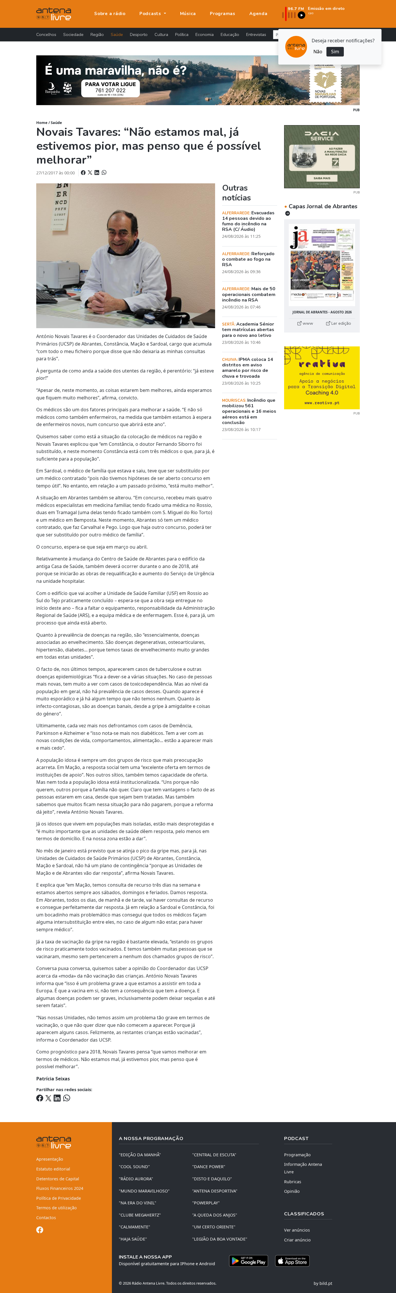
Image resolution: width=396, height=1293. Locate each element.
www (307, 323)
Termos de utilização (56, 1207)
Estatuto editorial (53, 1169)
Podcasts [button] (151, 14)
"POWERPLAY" (206, 1203)
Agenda (258, 14)
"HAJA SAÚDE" (133, 1239)
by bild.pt (323, 1283)
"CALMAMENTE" (134, 1227)
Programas (222, 14)
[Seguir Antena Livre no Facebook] (39, 1231)
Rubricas (292, 1181)
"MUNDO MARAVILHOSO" (144, 1191)
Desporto (139, 34)
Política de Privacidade (58, 1198)
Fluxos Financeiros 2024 (59, 1188)
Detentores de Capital (57, 1178)
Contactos (46, 1217)
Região (97, 34)
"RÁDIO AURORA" (136, 1178)
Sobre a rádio (110, 14)
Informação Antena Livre (303, 1168)
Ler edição (340, 323)
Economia (204, 34)
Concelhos (46, 34)
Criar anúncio (297, 1240)
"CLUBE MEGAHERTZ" (140, 1215)
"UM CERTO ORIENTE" (213, 1227)
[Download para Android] (248, 1261)
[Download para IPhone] (292, 1261)
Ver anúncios (297, 1230)
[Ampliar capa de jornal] (322, 265)
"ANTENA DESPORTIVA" (214, 1191)
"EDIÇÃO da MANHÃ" (140, 1154)
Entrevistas (256, 34)
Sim (335, 51)
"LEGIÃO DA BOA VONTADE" (219, 1239)
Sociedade (73, 34)
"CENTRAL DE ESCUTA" (214, 1154)
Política (181, 34)
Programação (297, 1154)
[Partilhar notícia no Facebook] (84, 172)
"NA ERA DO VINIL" (137, 1203)
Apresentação (49, 1159)
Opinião (292, 1191)
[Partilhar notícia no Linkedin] (97, 172)
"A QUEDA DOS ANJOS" (214, 1215)
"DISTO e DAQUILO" (212, 1178)
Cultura (161, 34)
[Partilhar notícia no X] (91, 172)
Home (42, 122)
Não (317, 51)
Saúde (117, 34)
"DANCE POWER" (208, 1166)
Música (188, 14)
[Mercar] (322, 156)
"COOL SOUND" (134, 1166)
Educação (230, 34)
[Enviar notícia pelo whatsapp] (103, 172)
